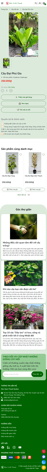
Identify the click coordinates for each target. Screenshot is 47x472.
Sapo (37, 468)
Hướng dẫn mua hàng (8, 427)
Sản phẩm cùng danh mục (16, 149)
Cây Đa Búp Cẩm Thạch (33, 176)
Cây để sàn (15, 9)
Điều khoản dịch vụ (7, 436)
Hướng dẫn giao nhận (8, 433)
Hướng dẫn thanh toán (9, 430)
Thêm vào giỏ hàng (25, 97)
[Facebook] (3, 447)
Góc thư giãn (23, 209)
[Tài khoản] (40, 3)
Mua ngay (25, 103)
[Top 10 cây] (23, 316)
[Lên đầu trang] (43, 446)
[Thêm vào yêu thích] (20, 154)
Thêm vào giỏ (13, 189)
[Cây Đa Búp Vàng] (12, 163)
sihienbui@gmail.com (11, 400)
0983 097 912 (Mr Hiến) (12, 398)
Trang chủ (4, 9)
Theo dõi (35, 374)
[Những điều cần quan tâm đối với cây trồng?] (23, 226)
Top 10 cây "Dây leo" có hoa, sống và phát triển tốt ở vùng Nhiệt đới (21, 334)
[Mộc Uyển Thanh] (14, 3)
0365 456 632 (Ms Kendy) (10, 417)
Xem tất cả (21, 195)
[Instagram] (14, 447)
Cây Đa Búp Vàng (8, 176)
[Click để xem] (23, 34)
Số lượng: (8, 87)
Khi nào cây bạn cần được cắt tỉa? (19, 289)
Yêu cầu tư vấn (25, 110)
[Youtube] (20, 447)
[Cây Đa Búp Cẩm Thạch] (35, 163)
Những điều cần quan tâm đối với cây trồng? (21, 244)
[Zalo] (8, 447)
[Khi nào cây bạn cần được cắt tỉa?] (23, 273)
